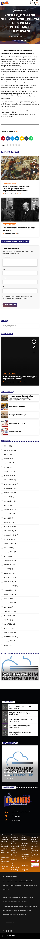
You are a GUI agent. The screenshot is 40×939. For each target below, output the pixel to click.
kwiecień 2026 (8, 459)
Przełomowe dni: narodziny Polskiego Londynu (19, 229)
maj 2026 (7, 454)
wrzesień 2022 (8, 641)
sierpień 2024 (8, 543)
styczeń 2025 (8, 522)
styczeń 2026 (8, 471)
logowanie (10, 923)
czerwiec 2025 (8, 501)
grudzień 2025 (8, 476)
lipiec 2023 (7, 598)
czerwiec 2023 (8, 603)
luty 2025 (7, 518)
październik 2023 (9, 586)
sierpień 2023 (8, 594)
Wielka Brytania (20, 11)
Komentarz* (6, 257)
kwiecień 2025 (8, 510)
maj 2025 (7, 505)
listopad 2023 (8, 582)
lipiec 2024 (7, 548)
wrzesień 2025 (8, 488)
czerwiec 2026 (8, 450)
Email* (5, 278)
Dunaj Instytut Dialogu (17, 415)
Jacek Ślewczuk (15, 432)
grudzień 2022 (8, 628)
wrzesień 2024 (8, 539)
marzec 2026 (8, 463)
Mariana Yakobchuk (17, 423)
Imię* (4, 269)
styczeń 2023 (8, 624)
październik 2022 (9, 637)
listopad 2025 (8, 480)
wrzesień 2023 (8, 590)
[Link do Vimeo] (5, 3)
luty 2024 (7, 569)
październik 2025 (9, 484)
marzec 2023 (8, 615)
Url (4, 287)
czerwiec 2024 (8, 552)
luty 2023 (7, 620)
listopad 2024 (8, 531)
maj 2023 (7, 607)
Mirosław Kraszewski (17, 406)
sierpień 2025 (8, 492)
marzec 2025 (8, 514)
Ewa (17, 131)
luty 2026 (7, 467)
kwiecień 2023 (8, 611)
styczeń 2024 (8, 573)
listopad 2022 (8, 632)
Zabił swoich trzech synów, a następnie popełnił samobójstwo (20, 377)
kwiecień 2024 (8, 560)
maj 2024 (7, 556)
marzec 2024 (8, 565)
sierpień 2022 (8, 645)
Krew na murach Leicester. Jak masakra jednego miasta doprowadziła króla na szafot (16, 188)
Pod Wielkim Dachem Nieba (15, 674)
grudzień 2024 (8, 526)
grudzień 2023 (8, 577)
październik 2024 (9, 535)
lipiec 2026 (7, 446)
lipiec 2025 (7, 497)
